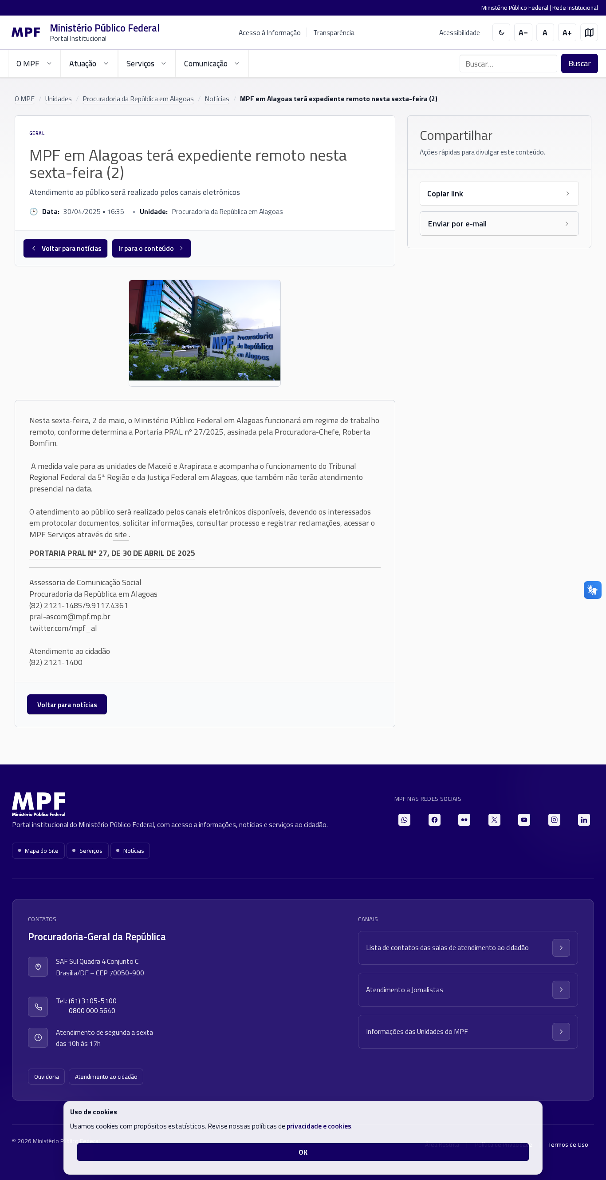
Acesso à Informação (270, 32)
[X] (494, 820)
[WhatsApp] (404, 820)
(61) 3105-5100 (93, 1001)
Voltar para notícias (72, 248)
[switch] (501, 33)
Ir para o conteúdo (146, 248)
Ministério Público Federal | (516, 7)
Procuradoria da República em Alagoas (138, 98)
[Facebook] (435, 820)
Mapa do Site (42, 850)
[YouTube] (524, 820)
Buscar (579, 63)
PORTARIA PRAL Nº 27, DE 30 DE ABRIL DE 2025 (112, 553)
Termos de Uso (568, 1144)
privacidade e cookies (319, 1126)
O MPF (25, 98)
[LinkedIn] (584, 820)
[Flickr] (464, 820)
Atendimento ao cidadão (106, 1076)
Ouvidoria (46, 1076)
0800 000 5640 (92, 1011)
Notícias (217, 98)
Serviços (90, 850)
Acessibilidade (459, 33)
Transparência (333, 32)
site (121, 534)
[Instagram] (554, 820)
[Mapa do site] (589, 33)
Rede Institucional (575, 7)
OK (303, 1152)
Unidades (58, 98)
